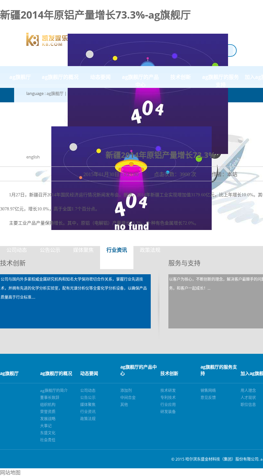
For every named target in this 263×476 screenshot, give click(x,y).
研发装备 (168, 411)
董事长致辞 (49, 397)
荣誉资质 (47, 411)
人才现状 (248, 397)
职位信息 (248, 404)
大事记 (46, 426)
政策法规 (150, 249)
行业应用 (168, 404)
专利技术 (168, 397)
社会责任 (47, 440)
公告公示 (50, 249)
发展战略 (47, 418)
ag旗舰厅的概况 (60, 77)
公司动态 (16, 249)
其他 (124, 404)
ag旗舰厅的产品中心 (140, 80)
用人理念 (248, 390)
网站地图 (10, 472)
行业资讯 (116, 249)
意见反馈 (208, 397)
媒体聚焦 (83, 249)
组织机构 (47, 404)
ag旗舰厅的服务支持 (220, 80)
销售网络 (208, 390)
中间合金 (128, 397)
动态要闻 (100, 77)
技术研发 (168, 390)
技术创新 (180, 77)
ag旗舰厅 (55, 93)
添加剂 (126, 390)
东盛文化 (47, 433)
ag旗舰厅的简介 (54, 390)
